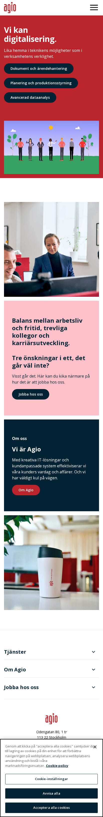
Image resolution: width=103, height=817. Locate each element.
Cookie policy (57, 765)
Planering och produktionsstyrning (41, 83)
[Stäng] (95, 746)
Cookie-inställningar (51, 779)
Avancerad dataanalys (30, 97)
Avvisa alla (51, 793)
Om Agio (26, 490)
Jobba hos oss (30, 394)
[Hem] (10, 7)
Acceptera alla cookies (51, 807)
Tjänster (15, 651)
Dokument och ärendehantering (38, 68)
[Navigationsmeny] (94, 7)
